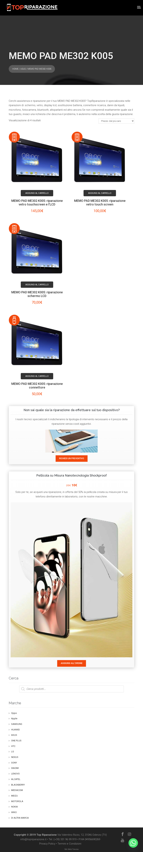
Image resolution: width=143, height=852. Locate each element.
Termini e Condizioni (69, 843)
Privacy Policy (47, 843)
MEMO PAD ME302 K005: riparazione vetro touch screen (100, 202)
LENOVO (15, 773)
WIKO (14, 812)
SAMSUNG (16, 724)
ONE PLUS (16, 740)
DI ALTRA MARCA (20, 818)
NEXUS (14, 757)
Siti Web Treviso (71, 849)
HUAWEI (15, 729)
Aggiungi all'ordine (71, 663)
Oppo (14, 713)
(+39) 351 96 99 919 (65, 839)
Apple (14, 718)
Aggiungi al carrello (37, 193)
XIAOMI (15, 768)
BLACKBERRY (18, 784)
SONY (14, 762)
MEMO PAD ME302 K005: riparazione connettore (37, 385)
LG (12, 751)
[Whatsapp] (133, 843)
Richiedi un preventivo (71, 458)
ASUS (23, 69)
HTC (13, 746)
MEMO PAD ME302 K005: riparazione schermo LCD (37, 294)
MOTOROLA (17, 801)
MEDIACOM (17, 790)
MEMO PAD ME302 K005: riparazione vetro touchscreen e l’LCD (37, 202)
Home (15, 69)
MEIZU (14, 795)
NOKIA (14, 806)
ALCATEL (15, 779)
